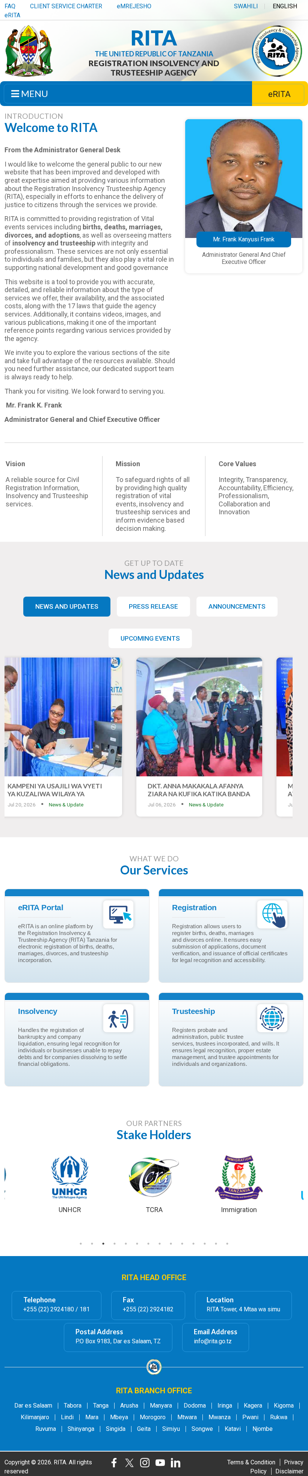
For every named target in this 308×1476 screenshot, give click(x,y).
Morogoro (153, 1417)
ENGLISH (285, 6)
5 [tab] (126, 1243)
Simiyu (171, 1429)
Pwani (250, 1417)
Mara (91, 1417)
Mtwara (187, 1417)
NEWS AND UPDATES (66, 606)
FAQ (10, 6)
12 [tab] (204, 1243)
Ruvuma (45, 1429)
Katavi (233, 1429)
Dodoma (195, 1406)
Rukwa (278, 1417)
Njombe (262, 1429)
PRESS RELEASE (153, 606)
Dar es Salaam (33, 1406)
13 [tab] (216, 1243)
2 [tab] (92, 1243)
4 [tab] (114, 1243)
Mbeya (119, 1417)
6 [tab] (137, 1243)
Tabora (73, 1406)
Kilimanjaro (35, 1417)
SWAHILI (246, 6)
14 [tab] (227, 1243)
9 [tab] (171, 1243)
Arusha (129, 1406)
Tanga (101, 1406)
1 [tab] (81, 1243)
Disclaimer (289, 1471)
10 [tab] (182, 1243)
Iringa (224, 1406)
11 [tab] (193, 1243)
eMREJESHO (134, 6)
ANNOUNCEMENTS (237, 606)
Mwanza (219, 1417)
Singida (115, 1429)
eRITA (12, 15)
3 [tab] (103, 1243)
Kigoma (284, 1406)
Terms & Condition (251, 1462)
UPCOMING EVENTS (150, 638)
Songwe (202, 1429)
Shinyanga (81, 1429)
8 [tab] (159, 1243)
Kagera (253, 1406)
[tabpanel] (154, 1183)
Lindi (67, 1417)
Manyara (161, 1406)
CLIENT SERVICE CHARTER (66, 6)
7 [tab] (148, 1243)
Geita (144, 1429)
